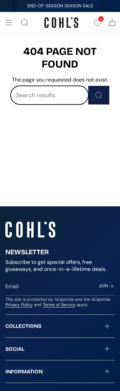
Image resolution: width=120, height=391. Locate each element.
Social (14, 349)
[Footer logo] (30, 230)
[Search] (98, 95)
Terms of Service (59, 304)
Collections (23, 326)
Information (24, 371)
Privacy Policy (19, 304)
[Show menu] (8, 22)
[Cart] (112, 22)
